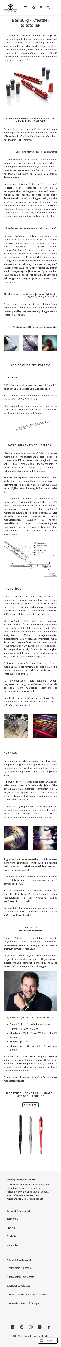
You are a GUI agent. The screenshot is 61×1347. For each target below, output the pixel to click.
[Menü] (55, 7)
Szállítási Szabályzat (18, 1285)
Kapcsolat (12, 1245)
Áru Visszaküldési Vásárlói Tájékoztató (28, 1294)
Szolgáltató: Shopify (38, 1336)
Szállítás (11, 1236)
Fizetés (11, 1227)
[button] (47, 1340)
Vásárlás (30, 1105)
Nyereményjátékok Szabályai (23, 1303)
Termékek (12, 1218)
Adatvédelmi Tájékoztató (20, 1276)
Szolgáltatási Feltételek (19, 1267)
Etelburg (25, 1336)
